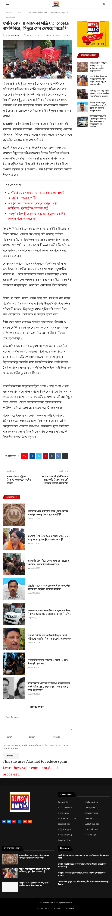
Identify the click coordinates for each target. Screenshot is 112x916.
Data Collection (65, 808)
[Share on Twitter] (39, 456)
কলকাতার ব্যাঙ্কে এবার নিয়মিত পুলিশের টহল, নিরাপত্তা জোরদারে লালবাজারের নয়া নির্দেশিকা (49, 612)
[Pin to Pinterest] (45, 456)
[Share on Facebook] (32, 456)
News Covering (65, 835)
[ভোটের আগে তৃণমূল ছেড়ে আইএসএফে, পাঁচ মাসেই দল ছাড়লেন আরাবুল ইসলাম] (14, 589)
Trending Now (64, 840)
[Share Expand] (65, 456)
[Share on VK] (58, 456)
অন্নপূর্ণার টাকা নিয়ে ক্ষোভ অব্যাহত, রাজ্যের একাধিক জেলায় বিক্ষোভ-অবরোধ (48, 562)
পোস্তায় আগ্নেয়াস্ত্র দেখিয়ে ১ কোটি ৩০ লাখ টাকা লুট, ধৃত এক (48, 662)
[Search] (104, 4)
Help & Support (65, 829)
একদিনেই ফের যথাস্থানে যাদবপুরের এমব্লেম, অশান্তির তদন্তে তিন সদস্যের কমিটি (48, 513)
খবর (19, 12)
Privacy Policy (91, 813)
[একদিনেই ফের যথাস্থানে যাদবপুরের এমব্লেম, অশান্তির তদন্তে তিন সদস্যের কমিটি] (14, 515)
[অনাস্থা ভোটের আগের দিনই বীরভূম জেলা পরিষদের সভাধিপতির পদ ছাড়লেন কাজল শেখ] (14, 639)
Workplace (90, 808)
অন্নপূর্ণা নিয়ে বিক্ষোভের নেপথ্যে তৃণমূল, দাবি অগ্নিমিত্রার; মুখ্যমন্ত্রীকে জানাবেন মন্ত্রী (32, 206)
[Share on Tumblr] (52, 456)
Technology (90, 835)
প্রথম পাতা (8, 12)
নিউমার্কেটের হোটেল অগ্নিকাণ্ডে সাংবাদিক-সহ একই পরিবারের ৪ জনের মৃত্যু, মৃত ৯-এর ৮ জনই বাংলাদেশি (49, 686)
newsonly (15, 35)
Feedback (89, 818)
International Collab (67, 818)
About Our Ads (92, 824)
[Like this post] (25, 456)
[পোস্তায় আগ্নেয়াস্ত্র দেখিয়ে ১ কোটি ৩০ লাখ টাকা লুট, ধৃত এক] (14, 664)
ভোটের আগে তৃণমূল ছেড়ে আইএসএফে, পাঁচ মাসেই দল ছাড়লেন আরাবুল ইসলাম (49, 587)
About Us (57, 908)
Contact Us (63, 802)
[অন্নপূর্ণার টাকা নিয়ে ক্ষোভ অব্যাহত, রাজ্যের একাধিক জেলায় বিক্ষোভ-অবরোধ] (14, 564)
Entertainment (92, 829)
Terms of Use (64, 824)
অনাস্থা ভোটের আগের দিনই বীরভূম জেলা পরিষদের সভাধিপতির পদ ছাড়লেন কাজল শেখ (50, 637)
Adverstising (63, 813)
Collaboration (91, 802)
